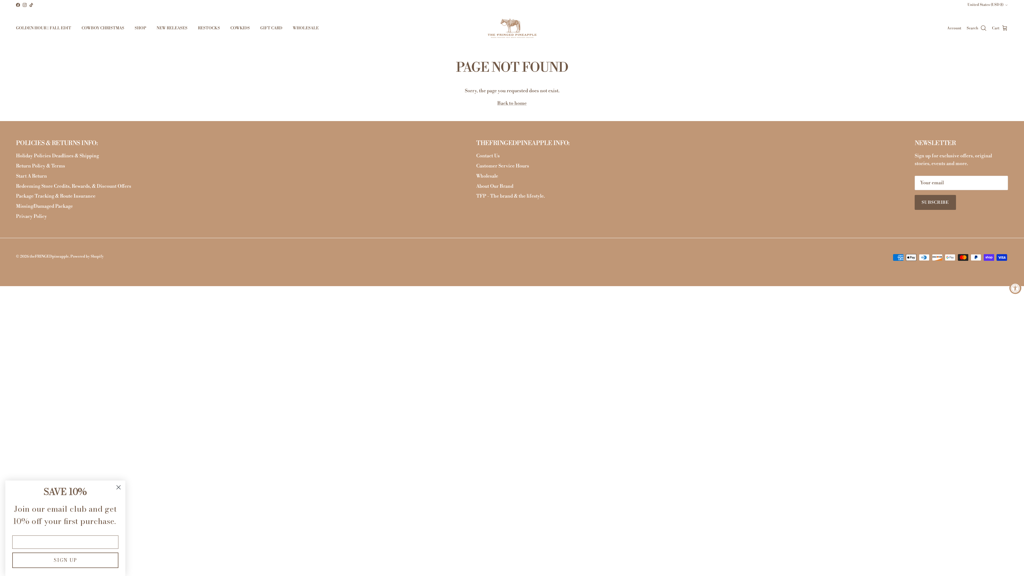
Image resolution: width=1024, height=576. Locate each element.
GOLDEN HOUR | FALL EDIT (43, 28)
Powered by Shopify (87, 256)
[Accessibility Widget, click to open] (1015, 288)
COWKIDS (240, 28)
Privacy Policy (31, 216)
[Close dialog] (118, 487)
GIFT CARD (271, 28)
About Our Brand (494, 186)
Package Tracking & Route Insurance (55, 196)
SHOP (140, 28)
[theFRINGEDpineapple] (512, 28)
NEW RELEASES (172, 28)
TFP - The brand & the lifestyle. (510, 196)
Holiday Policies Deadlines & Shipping (57, 156)
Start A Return (31, 176)
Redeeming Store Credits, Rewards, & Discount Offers (73, 186)
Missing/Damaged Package (44, 206)
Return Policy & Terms (40, 166)
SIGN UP (65, 560)
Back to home (512, 103)
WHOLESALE (306, 28)
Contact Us (488, 156)
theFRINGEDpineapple (49, 256)
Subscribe (935, 202)
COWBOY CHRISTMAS (103, 28)
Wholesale (487, 176)
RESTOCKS (209, 28)
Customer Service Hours (502, 166)
